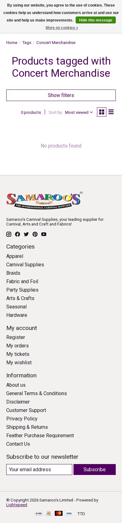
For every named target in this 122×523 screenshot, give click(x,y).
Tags (26, 42)
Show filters (61, 95)
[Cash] (49, 514)
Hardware (16, 315)
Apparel (14, 256)
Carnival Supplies (25, 265)
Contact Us (18, 444)
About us (16, 385)
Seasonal (16, 307)
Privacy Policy (22, 419)
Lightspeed (16, 504)
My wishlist (19, 363)
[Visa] (69, 514)
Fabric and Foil (22, 281)
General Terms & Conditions (36, 393)
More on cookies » (62, 28)
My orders (17, 346)
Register (15, 337)
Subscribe (95, 469)
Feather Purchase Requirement (40, 435)
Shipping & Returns (27, 427)
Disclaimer (18, 402)
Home (11, 42)
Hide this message (95, 20)
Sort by (55, 112)
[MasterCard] (59, 514)
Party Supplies (22, 290)
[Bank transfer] (39, 514)
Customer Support (26, 410)
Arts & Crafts (20, 298)
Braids (13, 273)
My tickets (17, 354)
